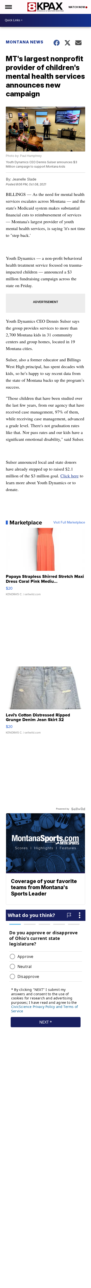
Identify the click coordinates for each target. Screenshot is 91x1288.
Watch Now (76, 7)
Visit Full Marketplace (69, 522)
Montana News (24, 42)
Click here (69, 476)
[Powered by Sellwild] (78, 809)
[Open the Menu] (8, 7)
